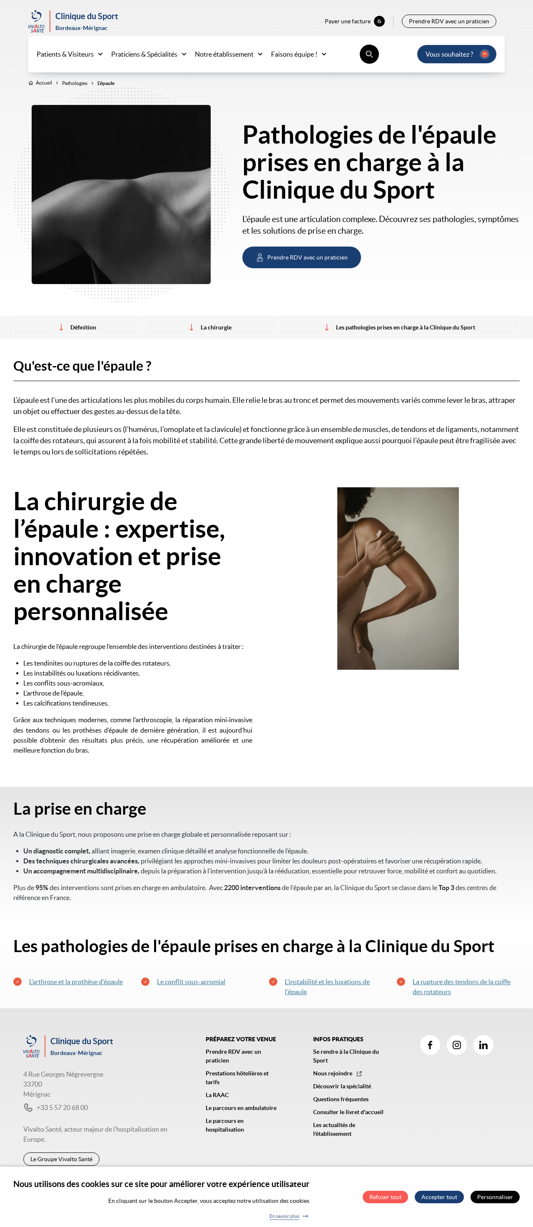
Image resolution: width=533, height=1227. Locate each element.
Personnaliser (495, 1197)
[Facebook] (430, 1045)
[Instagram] (457, 1045)
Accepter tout (439, 1197)
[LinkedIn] (483, 1045)
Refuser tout (385, 1197)
